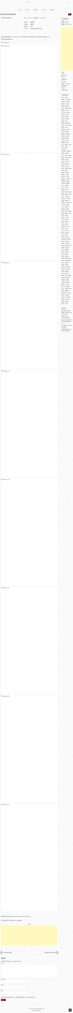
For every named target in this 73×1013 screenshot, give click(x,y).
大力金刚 (67, 297)
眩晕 (67, 284)
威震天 (67, 200)
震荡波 (31, 24)
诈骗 (62, 194)
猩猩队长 (63, 129)
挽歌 (62, 211)
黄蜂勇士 (63, 181)
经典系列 (64, 79)
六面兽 (68, 99)
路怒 (66, 170)
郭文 (67, 114)
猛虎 (67, 301)
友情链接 (52, 9)
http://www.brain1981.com (36, 28)
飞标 (63, 297)
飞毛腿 (67, 196)
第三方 (63, 77)
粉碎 (70, 108)
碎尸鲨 (67, 273)
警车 (67, 174)
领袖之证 (63, 83)
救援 (66, 97)
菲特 (62, 146)
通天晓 (68, 267)
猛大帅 (63, 116)
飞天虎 (63, 230)
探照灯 (67, 206)
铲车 (66, 121)
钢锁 (63, 103)
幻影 (67, 209)
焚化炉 (63, 267)
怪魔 (62, 264)
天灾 (62, 185)
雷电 (66, 303)
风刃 (67, 247)
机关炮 (63, 183)
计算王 (63, 140)
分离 (67, 110)
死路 (62, 215)
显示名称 (3, 979)
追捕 (66, 194)
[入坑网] (36, 4)
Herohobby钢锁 (65, 317)
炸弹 (70, 258)
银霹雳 (63, 189)
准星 (68, 129)
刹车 (66, 187)
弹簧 (70, 155)
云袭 (62, 290)
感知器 (63, 166)
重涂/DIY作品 (64, 90)
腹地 (62, 157)
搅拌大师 (68, 260)
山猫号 (69, 198)
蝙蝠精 (67, 249)
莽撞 (68, 269)
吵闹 (66, 245)
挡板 (66, 146)
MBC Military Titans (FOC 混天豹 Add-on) (66, 312)
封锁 (62, 228)
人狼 (66, 127)
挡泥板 (63, 279)
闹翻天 (63, 110)
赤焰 (67, 159)
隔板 (67, 279)
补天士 (67, 161)
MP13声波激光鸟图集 (7, 952)
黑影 (66, 254)
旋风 (62, 243)
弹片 (62, 273)
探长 (62, 288)
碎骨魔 (63, 138)
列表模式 (35, 9)
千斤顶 (63, 112)
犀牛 (66, 275)
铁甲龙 (63, 286)
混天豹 (63, 179)
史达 (62, 108)
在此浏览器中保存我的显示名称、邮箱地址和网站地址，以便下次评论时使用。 (18, 997)
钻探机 (63, 209)
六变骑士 (63, 282)
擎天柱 (63, 226)
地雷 (62, 200)
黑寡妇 (67, 271)
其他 (68, 83)
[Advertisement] (29, 935)
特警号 (67, 131)
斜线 (62, 118)
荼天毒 (63, 136)
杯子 (66, 125)
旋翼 (68, 282)
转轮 (70, 157)
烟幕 (67, 136)
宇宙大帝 (68, 202)
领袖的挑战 (64, 85)
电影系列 (32, 22)
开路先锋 (63, 239)
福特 (62, 258)
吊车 (62, 144)
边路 (70, 213)
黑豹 (67, 172)
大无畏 (67, 232)
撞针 (66, 234)
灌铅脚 (63, 172)
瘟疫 (66, 157)
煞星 (62, 121)
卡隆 (70, 144)
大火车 (63, 219)
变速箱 (63, 123)
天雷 (67, 217)
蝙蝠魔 (63, 142)
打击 (67, 176)
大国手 (68, 179)
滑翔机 (67, 185)
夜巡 (67, 138)
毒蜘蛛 (63, 301)
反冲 (70, 245)
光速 (70, 194)
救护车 (63, 176)
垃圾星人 (63, 269)
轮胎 (62, 221)
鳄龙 (66, 191)
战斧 (66, 228)
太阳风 (67, 262)
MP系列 (63, 81)
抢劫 (67, 256)
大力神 (63, 204)
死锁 (70, 211)
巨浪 (62, 303)
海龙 (66, 211)
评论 (2, 963)
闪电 (66, 168)
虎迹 (62, 271)
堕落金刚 (63, 292)
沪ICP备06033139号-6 (36, 1010)
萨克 (67, 189)
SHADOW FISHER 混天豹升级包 (66, 321)
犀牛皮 (63, 241)
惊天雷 (67, 252)
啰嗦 (67, 204)
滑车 (62, 252)
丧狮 (66, 108)
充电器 (68, 133)
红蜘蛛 (63, 202)
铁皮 (62, 254)
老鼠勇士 (63, 198)
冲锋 (62, 161)
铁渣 (63, 294)
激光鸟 (68, 277)
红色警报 (63, 151)
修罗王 (63, 101)
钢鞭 (70, 168)
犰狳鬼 (67, 153)
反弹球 (63, 174)
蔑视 (67, 116)
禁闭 (62, 232)
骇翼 (67, 164)
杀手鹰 (68, 286)
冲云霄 (68, 101)
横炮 (62, 213)
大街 (67, 166)
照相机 (63, 299)
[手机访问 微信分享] (70, 1010)
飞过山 (69, 292)
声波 (66, 264)
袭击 (62, 245)
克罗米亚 (63, 148)
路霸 (70, 275)
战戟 (70, 191)
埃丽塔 (69, 151)
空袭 (62, 125)
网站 (2, 990)
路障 (66, 258)
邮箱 (2, 984)
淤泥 (66, 155)
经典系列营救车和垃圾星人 (50, 952)
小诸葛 (68, 112)
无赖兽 (63, 247)
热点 (67, 140)
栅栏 (68, 181)
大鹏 (66, 288)
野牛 (62, 262)
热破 (62, 168)
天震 (62, 153)
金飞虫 (67, 103)
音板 (67, 237)
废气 (62, 196)
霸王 (62, 131)
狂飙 (66, 144)
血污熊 (63, 260)
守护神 (63, 114)
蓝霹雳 (67, 106)
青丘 (62, 170)
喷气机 (67, 221)
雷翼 (67, 241)
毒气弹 (67, 118)
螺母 (66, 213)
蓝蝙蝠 (63, 133)
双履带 (68, 183)
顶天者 (63, 277)
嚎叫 (70, 125)
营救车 (63, 256)
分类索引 (27, 9)
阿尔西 (63, 164)
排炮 (66, 215)
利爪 (62, 249)
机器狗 (69, 239)
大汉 (67, 230)
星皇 (70, 288)
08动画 (63, 88)
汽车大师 (67, 243)
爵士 (62, 234)
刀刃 (62, 155)
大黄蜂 (63, 99)
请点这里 (19, 920)
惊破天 (67, 294)
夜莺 (62, 275)
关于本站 (44, 9)
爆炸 (67, 142)
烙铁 (67, 219)
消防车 (63, 237)
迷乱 (62, 97)
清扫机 (63, 159)
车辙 (62, 127)
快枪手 (63, 284)
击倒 (62, 191)
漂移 (62, 106)
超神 (66, 224)
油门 (62, 187)
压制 (62, 224)
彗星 (67, 226)
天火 (62, 206)
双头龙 (68, 299)
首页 (20, 9)
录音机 (63, 217)
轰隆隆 (67, 290)
